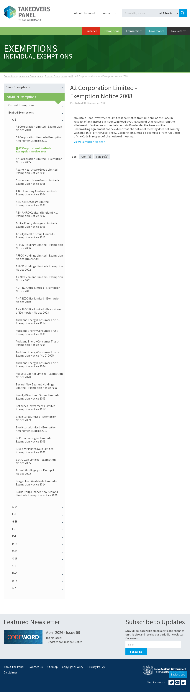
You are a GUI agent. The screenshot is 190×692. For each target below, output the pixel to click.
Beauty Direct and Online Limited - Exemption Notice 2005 (37, 396)
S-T (14, 566)
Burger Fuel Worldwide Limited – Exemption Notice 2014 (36, 482)
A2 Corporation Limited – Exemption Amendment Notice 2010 (39, 138)
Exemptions (111, 31)
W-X (14, 581)
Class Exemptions (18, 87)
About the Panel (84, 13)
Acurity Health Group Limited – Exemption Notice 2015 (35, 235)
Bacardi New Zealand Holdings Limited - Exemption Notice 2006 (37, 386)
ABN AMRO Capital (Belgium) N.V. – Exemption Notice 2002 (38, 214)
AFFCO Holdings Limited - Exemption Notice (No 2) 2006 (39, 257)
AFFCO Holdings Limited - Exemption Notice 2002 (39, 267)
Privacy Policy (96, 667)
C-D (14, 506)
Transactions (134, 31)
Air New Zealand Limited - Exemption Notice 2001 (39, 278)
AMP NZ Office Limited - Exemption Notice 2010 (38, 300)
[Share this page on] (171, 684)
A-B (71, 76)
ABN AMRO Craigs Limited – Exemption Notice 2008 (33, 203)
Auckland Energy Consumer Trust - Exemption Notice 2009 (37, 332)
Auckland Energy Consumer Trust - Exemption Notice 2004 (37, 364)
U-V (14, 573)
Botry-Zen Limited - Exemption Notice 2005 (36, 461)
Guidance (91, 31)
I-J (14, 529)
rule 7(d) (86, 156)
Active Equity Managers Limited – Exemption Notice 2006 (37, 224)
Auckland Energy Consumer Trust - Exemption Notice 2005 (37, 343)
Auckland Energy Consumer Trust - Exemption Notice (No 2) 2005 (37, 353)
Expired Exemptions (56, 76)
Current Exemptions (21, 105)
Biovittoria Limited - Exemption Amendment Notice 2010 (36, 428)
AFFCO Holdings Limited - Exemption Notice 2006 (39, 246)
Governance (156, 31)
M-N (14, 543)
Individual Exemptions (31, 76)
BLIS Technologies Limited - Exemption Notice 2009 (33, 439)
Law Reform (178, 31)
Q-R (14, 558)
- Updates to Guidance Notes (64, 642)
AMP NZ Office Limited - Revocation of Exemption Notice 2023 (38, 310)
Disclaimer (10, 672)
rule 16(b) (102, 156)
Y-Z (14, 588)
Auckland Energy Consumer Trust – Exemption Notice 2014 (38, 321)
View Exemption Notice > (90, 142)
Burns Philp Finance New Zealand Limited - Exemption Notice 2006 (37, 493)
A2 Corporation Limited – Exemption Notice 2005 (39, 160)
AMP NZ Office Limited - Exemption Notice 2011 (38, 289)
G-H (14, 521)
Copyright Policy (72, 667)
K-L (14, 536)
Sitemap (52, 667)
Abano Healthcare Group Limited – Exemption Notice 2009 (38, 171)
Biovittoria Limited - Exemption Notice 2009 (36, 418)
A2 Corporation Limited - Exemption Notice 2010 (39, 128)
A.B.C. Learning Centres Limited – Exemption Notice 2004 (37, 192)
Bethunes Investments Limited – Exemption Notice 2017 (36, 407)
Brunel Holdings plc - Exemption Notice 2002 (36, 471)
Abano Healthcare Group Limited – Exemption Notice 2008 (38, 181)
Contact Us (108, 13)
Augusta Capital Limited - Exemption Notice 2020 (39, 375)
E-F (14, 514)
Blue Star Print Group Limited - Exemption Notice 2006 (35, 450)
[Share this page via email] (178, 684)
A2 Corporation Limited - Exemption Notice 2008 (33, 149)
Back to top (178, 674)
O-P (14, 551)
